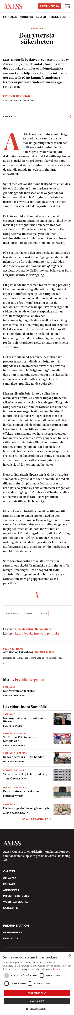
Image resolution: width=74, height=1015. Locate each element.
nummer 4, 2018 (44, 652)
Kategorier (11, 908)
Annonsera (11, 890)
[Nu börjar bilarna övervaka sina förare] (37, 720)
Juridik (42, 613)
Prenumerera (49, 6)
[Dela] (69, 116)
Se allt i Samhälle (35, 819)
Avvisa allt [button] (37, 1001)
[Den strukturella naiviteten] (37, 792)
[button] (37, 1009)
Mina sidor (10, 938)
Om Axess (9, 878)
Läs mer (57, 969)
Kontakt (9, 884)
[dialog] (37, 983)
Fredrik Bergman (16, 96)
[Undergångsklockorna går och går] (37, 808)
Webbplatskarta (15, 902)
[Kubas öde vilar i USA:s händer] (37, 757)
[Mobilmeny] (67, 6)
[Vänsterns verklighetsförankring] (37, 775)
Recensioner (58, 17)
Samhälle (10, 17)
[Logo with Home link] (13, 6)
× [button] (70, 955)
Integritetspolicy (16, 896)
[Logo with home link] (37, 843)
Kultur (41, 17)
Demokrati (11, 613)
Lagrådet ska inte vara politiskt (37, 633)
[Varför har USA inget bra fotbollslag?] (37, 739)
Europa (28, 613)
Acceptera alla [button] (37, 993)
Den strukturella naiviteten (34, 629)
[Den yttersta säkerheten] (37, 690)
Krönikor (26, 17)
